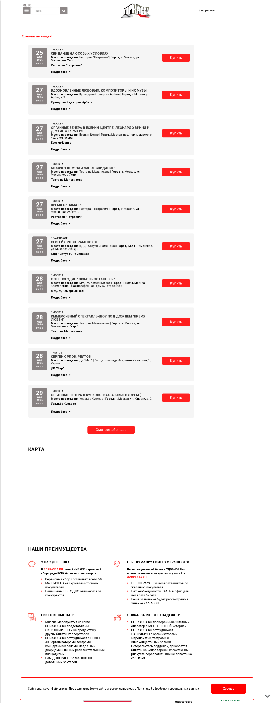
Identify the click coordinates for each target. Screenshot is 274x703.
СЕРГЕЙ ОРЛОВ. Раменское (74, 242)
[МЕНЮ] (26, 10)
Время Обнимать (66, 205)
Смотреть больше (111, 430)
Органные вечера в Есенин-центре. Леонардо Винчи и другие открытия (100, 129)
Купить (176, 57)
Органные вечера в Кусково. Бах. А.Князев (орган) (96, 395)
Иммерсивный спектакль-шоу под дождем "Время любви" (98, 317)
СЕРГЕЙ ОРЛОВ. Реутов (71, 357)
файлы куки (59, 688)
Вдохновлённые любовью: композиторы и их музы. (99, 90)
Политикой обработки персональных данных (168, 688)
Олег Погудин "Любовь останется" (83, 279)
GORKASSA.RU (53, 569)
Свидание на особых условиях (80, 53)
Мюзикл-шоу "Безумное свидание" (83, 168)
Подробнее (59, 71)
